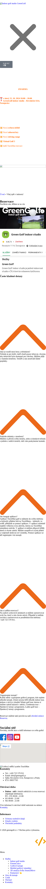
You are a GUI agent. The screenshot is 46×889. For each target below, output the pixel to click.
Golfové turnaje (16, 866)
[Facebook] (3, 737)
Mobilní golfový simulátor (20, 868)
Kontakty (3, 807)
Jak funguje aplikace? (8, 516)
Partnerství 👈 (16, 873)
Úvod (2, 194)
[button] (23, 315)
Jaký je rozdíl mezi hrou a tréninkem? (15, 352)
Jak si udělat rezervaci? (9, 610)
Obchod (8, 880)
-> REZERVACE (27, 119)
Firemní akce (15, 863)
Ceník (7, 877)
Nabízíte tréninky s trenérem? (12, 436)
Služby (8, 859)
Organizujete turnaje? (8, 695)
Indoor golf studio (17, 861)
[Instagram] (10, 737)
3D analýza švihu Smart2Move (22, 870)
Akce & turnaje (11, 875)
